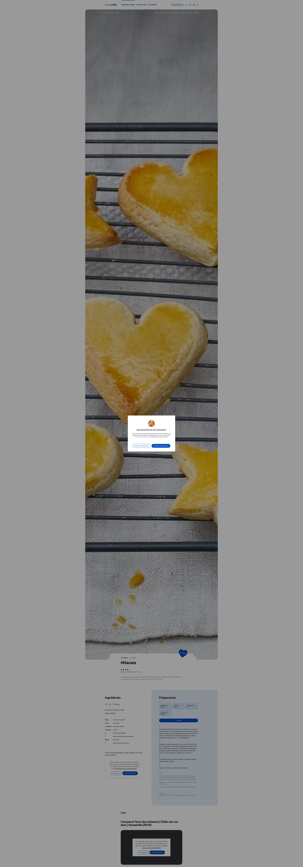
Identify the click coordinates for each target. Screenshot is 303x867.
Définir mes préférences (141, 446)
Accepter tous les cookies (160, 446)
